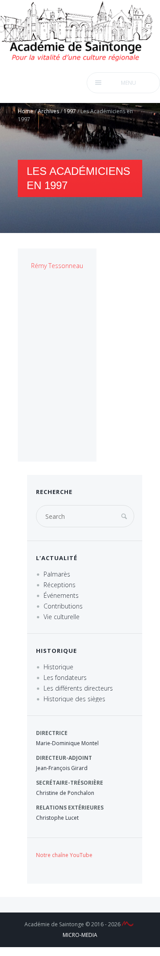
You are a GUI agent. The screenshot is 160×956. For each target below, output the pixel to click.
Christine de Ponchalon (65, 793)
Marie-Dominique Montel (67, 743)
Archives (48, 111)
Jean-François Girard (62, 768)
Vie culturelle (62, 616)
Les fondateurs (65, 677)
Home (25, 111)
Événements (61, 595)
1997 (70, 111)
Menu (128, 83)
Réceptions (60, 585)
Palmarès (57, 574)
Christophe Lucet (57, 818)
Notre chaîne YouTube (64, 855)
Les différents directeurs (78, 688)
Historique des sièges (74, 699)
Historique (58, 667)
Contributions (63, 606)
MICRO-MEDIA (80, 935)
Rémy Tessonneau (57, 265)
